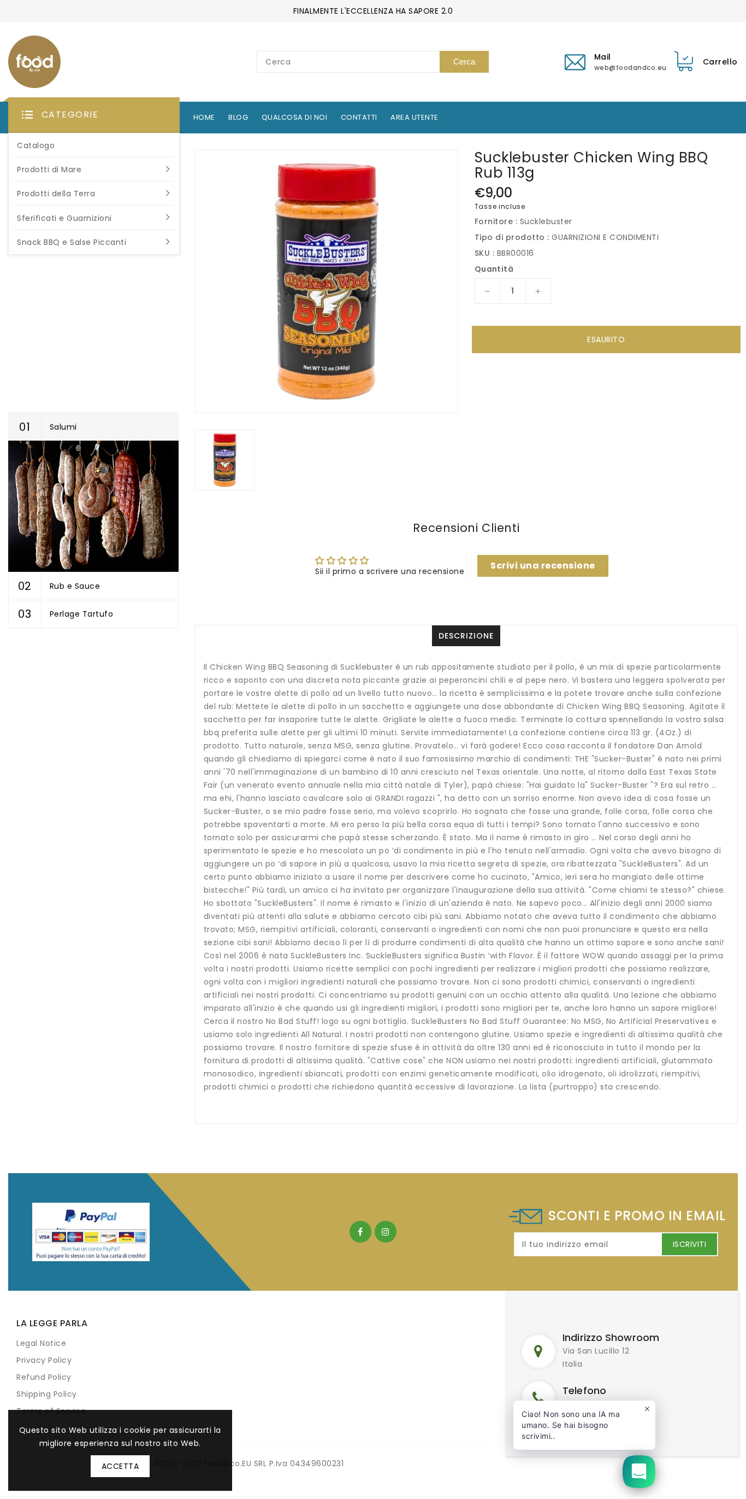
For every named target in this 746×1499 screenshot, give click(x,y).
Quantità (494, 269)
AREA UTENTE (414, 117)
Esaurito (606, 339)
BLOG (238, 117)
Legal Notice (41, 1343)
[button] (94, 115)
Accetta (120, 1466)
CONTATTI (359, 117)
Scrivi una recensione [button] (542, 565)
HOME (204, 117)
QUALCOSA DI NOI (295, 117)
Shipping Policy (46, 1394)
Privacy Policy (44, 1360)
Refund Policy (44, 1377)
